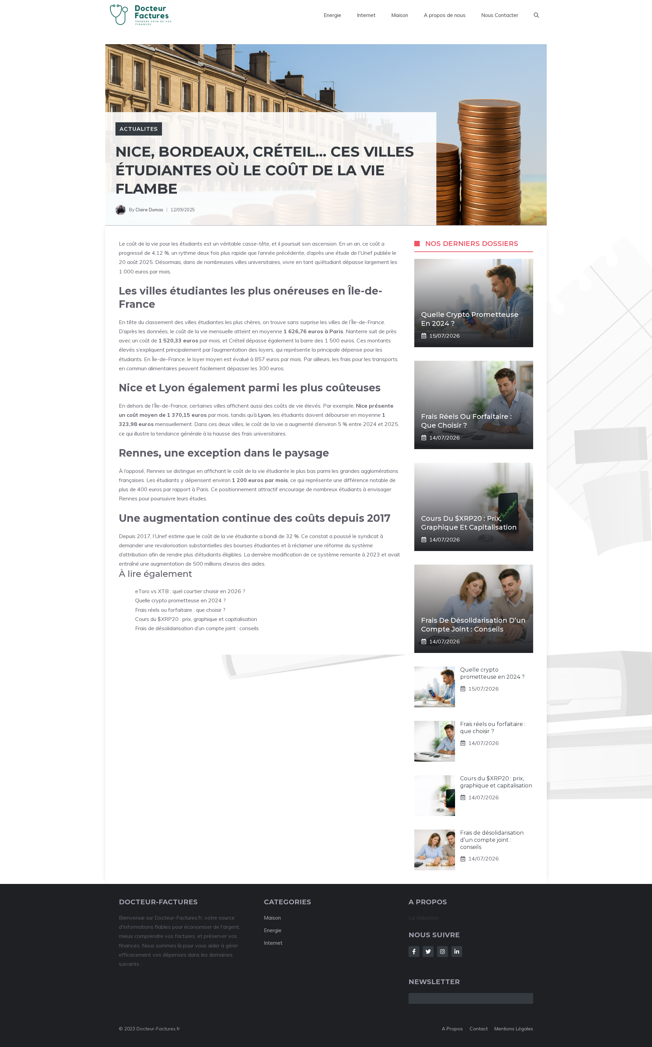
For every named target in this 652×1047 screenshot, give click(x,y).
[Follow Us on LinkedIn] (456, 951)
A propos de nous (445, 15)
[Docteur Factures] (143, 15)
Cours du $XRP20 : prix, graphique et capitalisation (196, 619)
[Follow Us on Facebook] (414, 951)
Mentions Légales (513, 1029)
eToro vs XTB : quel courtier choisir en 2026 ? (190, 591)
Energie (332, 15)
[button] (536, 15)
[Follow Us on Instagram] (442, 951)
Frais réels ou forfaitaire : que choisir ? (180, 609)
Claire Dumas (149, 209)
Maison (399, 15)
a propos (452, 1029)
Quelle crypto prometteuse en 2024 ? (180, 600)
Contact (479, 1029)
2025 (146, 262)
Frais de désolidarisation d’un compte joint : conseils (197, 628)
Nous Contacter (499, 15)
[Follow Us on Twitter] (428, 951)
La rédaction (424, 917)
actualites (139, 128)
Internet (366, 15)
